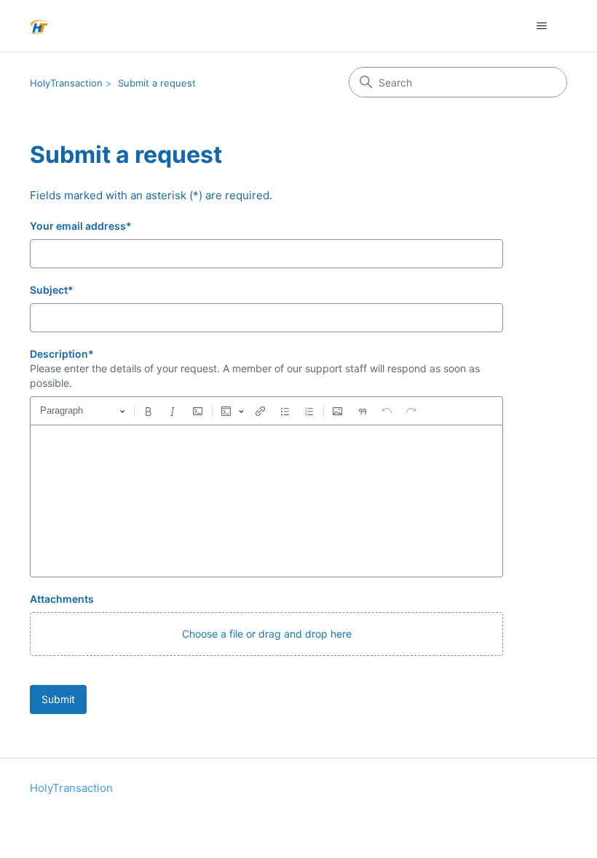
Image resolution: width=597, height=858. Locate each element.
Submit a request (157, 83)
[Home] (39, 25)
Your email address (81, 226)
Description (62, 354)
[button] (266, 634)
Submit (58, 699)
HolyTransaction (66, 83)
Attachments (62, 599)
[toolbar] (266, 411)
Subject (52, 290)
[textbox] (266, 501)
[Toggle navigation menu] (541, 26)
